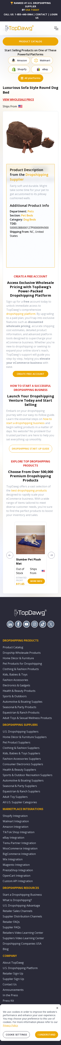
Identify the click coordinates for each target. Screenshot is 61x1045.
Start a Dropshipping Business (22, 895)
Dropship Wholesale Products (22, 653)
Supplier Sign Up (13, 979)
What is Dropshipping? (17, 900)
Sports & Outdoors (15, 696)
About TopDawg (13, 962)
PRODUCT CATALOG (30, 41)
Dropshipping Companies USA (22, 943)
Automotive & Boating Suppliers (23, 780)
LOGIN (53, 14)
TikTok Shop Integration (18, 832)
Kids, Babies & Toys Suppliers (21, 753)
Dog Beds (30, 219)
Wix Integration (13, 859)
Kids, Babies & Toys (15, 674)
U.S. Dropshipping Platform (20, 968)
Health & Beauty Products (19, 691)
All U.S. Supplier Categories (20, 802)
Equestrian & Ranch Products (21, 712)
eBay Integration (13, 837)
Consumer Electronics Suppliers (23, 764)
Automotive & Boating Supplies (22, 702)
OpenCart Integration (16, 875)
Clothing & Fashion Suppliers (21, 748)
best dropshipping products (29, 490)
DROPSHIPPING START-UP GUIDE (30, 448)
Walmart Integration (16, 821)
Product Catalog (13, 647)
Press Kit (8, 1001)
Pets (31, 211)
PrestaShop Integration (18, 870)
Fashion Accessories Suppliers (22, 759)
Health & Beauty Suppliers (19, 769)
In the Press (10, 995)
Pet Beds (27, 215)
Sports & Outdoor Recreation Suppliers (27, 775)
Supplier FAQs (12, 927)
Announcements (13, 990)
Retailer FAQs (11, 922)
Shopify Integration (15, 816)
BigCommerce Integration (19, 854)
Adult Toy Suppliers (15, 797)
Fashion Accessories (15, 680)
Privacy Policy (10, 1025)
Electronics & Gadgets (16, 685)
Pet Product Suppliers (16, 742)
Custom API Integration (18, 881)
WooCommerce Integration (20, 848)
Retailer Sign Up (13, 973)
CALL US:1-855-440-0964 (18, 14)
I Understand (46, 1034)
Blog (6, 949)
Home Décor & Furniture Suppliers (25, 737)
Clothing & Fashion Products (21, 669)
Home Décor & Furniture (18, 658)
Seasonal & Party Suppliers (20, 786)
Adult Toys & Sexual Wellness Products (27, 718)
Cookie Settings (16, 1034)
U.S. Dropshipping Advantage (21, 905)
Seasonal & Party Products (19, 707)
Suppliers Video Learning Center (23, 938)
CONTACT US (41, 16)
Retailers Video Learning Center (23, 933)
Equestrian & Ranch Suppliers (21, 791)
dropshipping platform (20, 314)
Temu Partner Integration (19, 843)
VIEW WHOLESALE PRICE (18, 99)
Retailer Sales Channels (17, 911)
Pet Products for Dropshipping (22, 663)
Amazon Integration (15, 827)
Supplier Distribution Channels (22, 916)
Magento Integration (16, 865)
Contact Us (10, 984)
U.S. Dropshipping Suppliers (20, 731)
